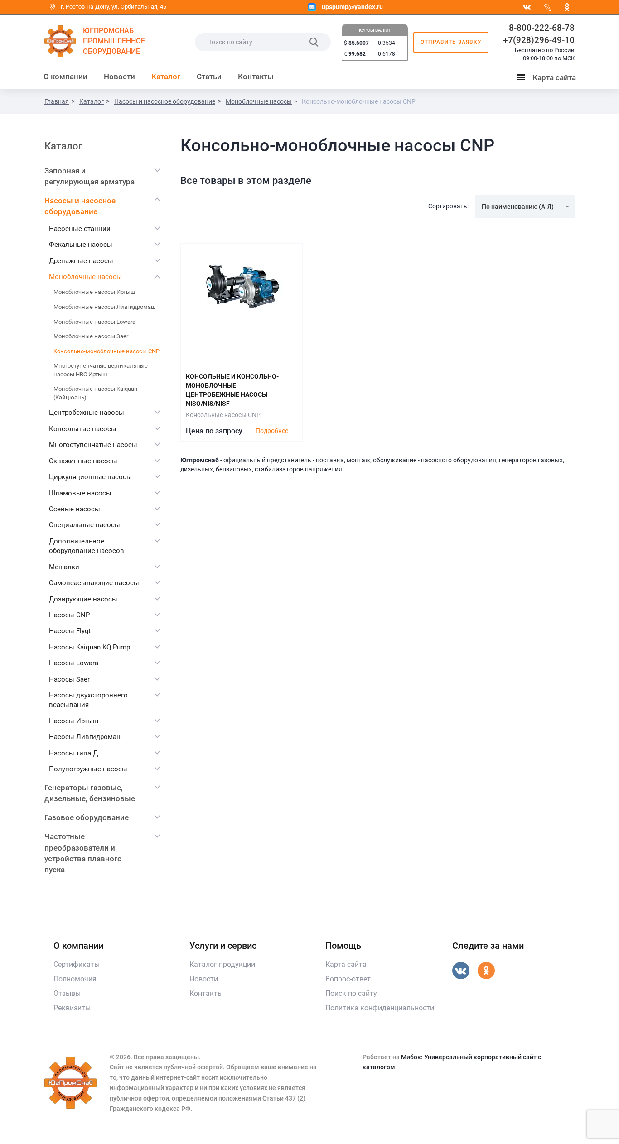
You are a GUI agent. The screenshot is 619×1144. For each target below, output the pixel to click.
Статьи (209, 76)
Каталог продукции (222, 964)
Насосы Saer (69, 679)
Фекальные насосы (80, 244)
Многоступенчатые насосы (93, 445)
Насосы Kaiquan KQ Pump (89, 647)
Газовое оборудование (86, 817)
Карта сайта (548, 79)
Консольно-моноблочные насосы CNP (106, 351)
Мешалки (64, 567)
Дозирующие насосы (83, 599)
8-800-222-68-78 (542, 28)
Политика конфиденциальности (379, 1008)
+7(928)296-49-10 (539, 40)
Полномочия (75, 979)
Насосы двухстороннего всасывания (88, 700)
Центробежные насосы (86, 413)
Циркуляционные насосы (90, 477)
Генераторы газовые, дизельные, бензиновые (89, 793)
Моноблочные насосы (85, 277)
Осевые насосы (74, 509)
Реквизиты (72, 1008)
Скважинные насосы (83, 461)
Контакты (256, 76)
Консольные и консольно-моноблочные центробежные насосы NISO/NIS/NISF (232, 390)
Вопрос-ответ (348, 979)
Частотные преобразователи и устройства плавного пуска (83, 853)
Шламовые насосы (80, 493)
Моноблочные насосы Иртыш (94, 291)
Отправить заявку (451, 42)
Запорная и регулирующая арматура (89, 176)
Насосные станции (80, 229)
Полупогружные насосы (88, 769)
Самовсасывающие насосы (94, 583)
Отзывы (67, 993)
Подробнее (272, 430)
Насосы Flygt (70, 631)
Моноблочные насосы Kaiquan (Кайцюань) (95, 393)
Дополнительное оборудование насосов (86, 546)
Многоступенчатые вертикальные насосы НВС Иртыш (100, 370)
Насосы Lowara (73, 663)
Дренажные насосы (81, 261)
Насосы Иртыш (73, 721)
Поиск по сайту (351, 993)
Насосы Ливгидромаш (85, 737)
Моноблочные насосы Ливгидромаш (104, 306)
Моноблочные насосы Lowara (94, 321)
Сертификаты (76, 964)
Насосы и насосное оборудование (80, 206)
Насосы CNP (69, 615)
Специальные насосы (84, 525)
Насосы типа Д (73, 753)
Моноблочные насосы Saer (90, 336)
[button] (525, 206)
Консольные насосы (82, 429)
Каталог (165, 76)
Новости (119, 76)
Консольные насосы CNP (223, 414)
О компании (65, 76)
